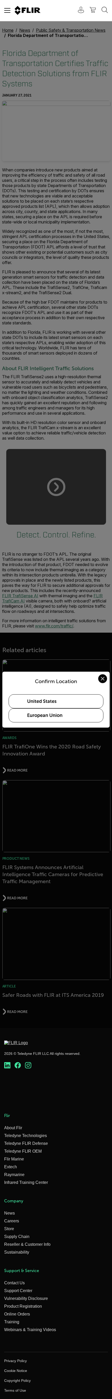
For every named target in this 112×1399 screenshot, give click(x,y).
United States (42, 701)
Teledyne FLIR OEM (23, 1151)
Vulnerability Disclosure (26, 1298)
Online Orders (17, 1314)
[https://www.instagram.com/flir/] (28, 1065)
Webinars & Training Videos (30, 1329)
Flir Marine (14, 1159)
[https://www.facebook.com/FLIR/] (18, 1065)
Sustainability (16, 1252)
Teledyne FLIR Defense (26, 1143)
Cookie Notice (15, 1371)
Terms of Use (15, 1390)
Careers (11, 1221)
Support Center (18, 1290)
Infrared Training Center (26, 1182)
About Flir (13, 1128)
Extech (10, 1167)
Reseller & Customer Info (27, 1244)
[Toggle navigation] (7, 10)
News (9, 1213)
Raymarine (14, 1174)
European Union (45, 715)
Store (9, 1229)
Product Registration (23, 1306)
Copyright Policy (17, 1380)
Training (11, 1322)
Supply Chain (16, 1236)
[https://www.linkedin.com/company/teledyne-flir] (7, 1065)
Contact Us (14, 1283)
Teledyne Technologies (25, 1135)
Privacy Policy (15, 1361)
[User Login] (78, 11)
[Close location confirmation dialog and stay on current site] (102, 678)
